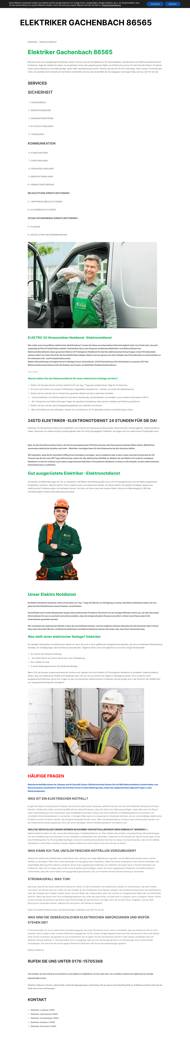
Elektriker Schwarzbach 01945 (45, 1018)
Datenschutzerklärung (111, 5)
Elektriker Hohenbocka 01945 (44, 1014)
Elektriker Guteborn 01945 (43, 1022)
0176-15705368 (87, 961)
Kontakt (37, 999)
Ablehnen (173, 4)
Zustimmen (155, 4)
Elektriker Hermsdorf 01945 (43, 1026)
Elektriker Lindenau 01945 (43, 1010)
